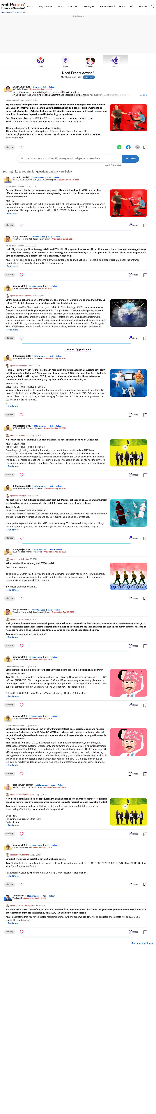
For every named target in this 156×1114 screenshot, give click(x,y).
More (141, 6)
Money (87, 6)
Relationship (90, 66)
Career (16, 12)
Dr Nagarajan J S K (21, 356)
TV (131, 6)
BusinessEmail (107, 6)
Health (40, 66)
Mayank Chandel (20, 177)
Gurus (122, 6)
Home (30, 6)
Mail (60, 6)
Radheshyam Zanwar (22, 785)
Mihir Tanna (18, 895)
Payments (44, 6)
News (71, 6)
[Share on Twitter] (137, 147)
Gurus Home (7, 12)
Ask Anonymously (114, 165)
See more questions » (142, 943)
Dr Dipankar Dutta (21, 236)
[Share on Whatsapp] (119, 147)
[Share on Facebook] (128, 147)
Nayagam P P (18, 286)
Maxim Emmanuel (21, 87)
